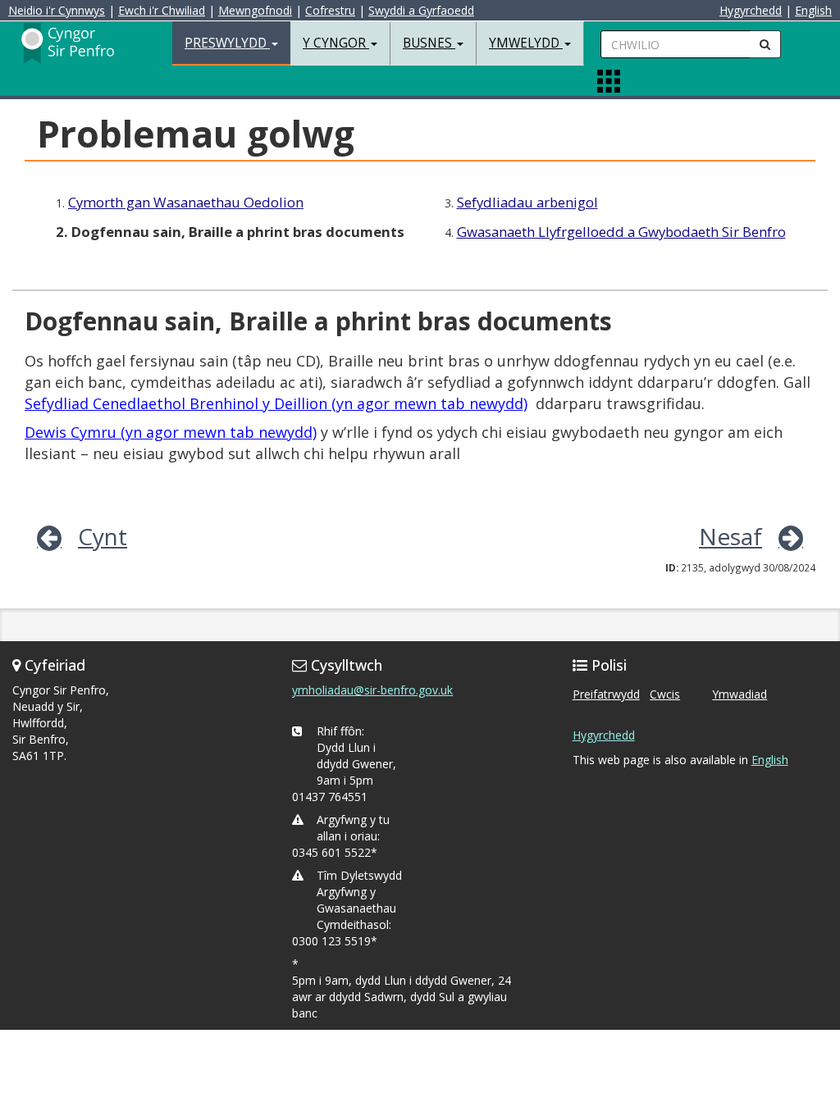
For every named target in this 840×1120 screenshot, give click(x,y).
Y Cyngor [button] (336, 43)
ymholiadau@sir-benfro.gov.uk (372, 690)
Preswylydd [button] (227, 43)
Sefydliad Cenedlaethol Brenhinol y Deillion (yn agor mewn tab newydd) (276, 403)
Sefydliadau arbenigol (527, 202)
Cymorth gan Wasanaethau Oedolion (186, 202)
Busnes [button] (429, 43)
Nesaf (730, 536)
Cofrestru (330, 10)
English (813, 10)
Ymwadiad (739, 694)
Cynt (102, 536)
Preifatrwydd (606, 694)
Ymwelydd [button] (526, 43)
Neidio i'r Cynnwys (56, 10)
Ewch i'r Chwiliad (161, 10)
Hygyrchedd (750, 10)
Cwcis (665, 694)
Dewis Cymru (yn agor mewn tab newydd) (171, 432)
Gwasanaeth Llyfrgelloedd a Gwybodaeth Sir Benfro (621, 231)
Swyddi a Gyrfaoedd (421, 10)
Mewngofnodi (255, 10)
